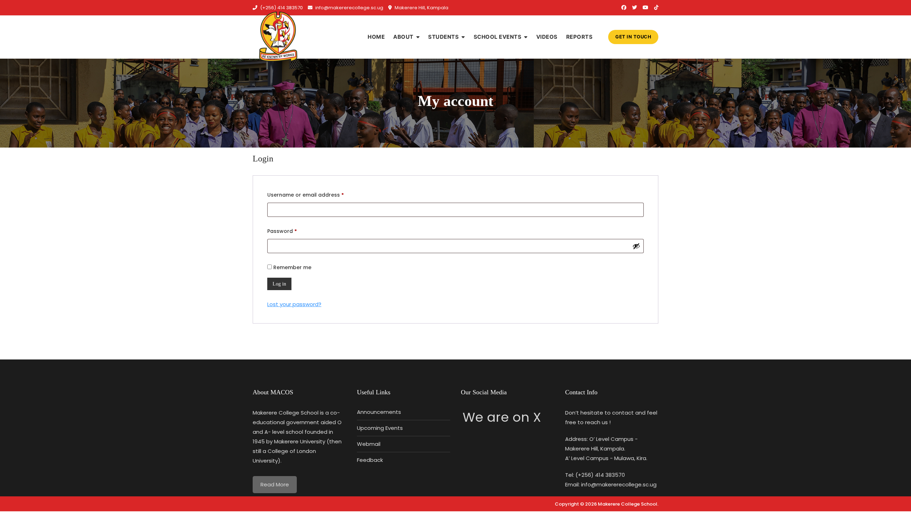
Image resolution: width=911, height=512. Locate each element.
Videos (547, 36)
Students (443, 36)
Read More (274, 484)
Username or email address (317, 194)
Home (376, 36)
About (403, 36)
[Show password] (636, 246)
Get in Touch (633, 36)
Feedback (370, 460)
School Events (498, 36)
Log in (279, 284)
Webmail (368, 444)
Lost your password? (294, 304)
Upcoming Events (380, 428)
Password (293, 231)
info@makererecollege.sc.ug (348, 7)
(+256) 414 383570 (281, 7)
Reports (579, 36)
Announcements (379, 412)
